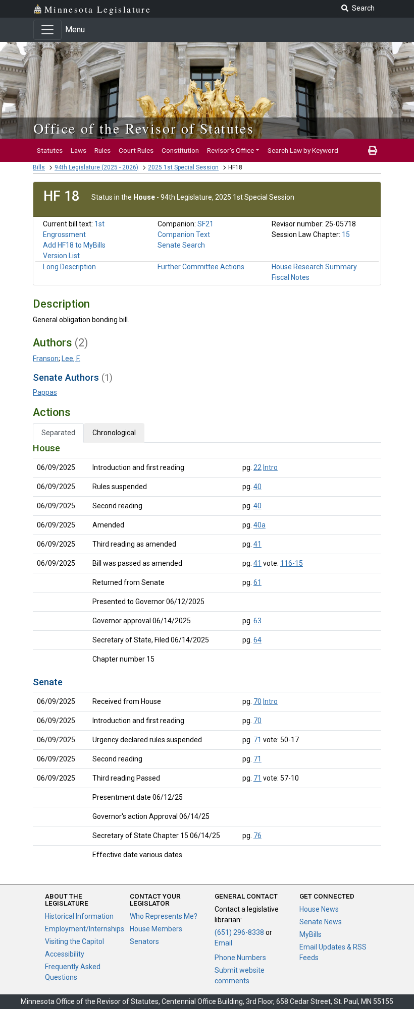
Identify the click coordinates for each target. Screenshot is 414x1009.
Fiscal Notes (290, 277)
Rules (102, 150)
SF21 (205, 224)
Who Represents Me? (163, 916)
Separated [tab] (58, 433)
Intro (270, 467)
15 (346, 234)
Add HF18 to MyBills (74, 245)
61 (257, 582)
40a (259, 525)
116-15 (291, 563)
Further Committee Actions (201, 267)
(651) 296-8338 (239, 932)
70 (257, 701)
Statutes (50, 150)
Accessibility (64, 954)
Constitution (180, 150)
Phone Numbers (240, 958)
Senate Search (181, 245)
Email (223, 943)
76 (257, 836)
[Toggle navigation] (47, 30)
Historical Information (79, 916)
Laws (78, 150)
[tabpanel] (207, 653)
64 (257, 640)
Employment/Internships (84, 929)
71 (257, 740)
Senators (144, 941)
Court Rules (136, 150)
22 (257, 467)
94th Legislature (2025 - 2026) (96, 167)
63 (257, 621)
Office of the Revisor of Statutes (143, 128)
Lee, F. (71, 358)
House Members (156, 929)
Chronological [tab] (114, 433)
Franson (46, 358)
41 (257, 544)
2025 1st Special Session (183, 167)
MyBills (310, 934)
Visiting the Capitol (74, 941)
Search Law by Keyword (303, 150)
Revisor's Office (230, 150)
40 (257, 487)
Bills (39, 167)
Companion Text (184, 234)
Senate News (320, 922)
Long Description (69, 267)
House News (319, 909)
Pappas (45, 392)
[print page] (372, 150)
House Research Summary (314, 267)
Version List (61, 256)
